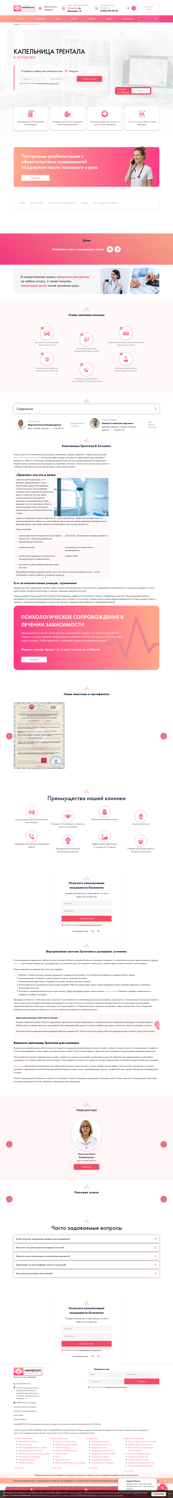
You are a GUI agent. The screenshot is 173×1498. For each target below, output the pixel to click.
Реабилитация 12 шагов (138, 1459)
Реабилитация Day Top (138, 1456)
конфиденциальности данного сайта (48, 83)
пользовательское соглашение (110, 1495)
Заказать (141, 91)
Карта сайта (18, 1415)
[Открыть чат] (133, 8)
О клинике (39, 19)
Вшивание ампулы (99, 1447)
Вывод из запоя (25, 1444)
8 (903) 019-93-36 (109, 11)
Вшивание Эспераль (100, 1456)
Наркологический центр (65, 1441)
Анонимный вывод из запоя (30, 1450)
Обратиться (86, 1167)
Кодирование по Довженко (103, 1463)
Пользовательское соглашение (25, 1407)
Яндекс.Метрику (76, 1492)
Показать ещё (19, 1468)
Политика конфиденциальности (25, 1411)
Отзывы (84, 203)
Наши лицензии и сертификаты (62, 203)
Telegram (74, 71)
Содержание (24, 409)
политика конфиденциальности (82, 1495)
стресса (17, 963)
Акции (109, 19)
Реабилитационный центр (134, 1438)
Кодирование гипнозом (101, 1444)
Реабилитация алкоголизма (140, 1444)
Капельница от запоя (28, 1441)
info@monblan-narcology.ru (26, 1403)
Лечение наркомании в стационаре (70, 1463)
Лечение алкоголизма (23, 1438)
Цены (58, 19)
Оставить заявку (149, 8)
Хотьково (72, 8)
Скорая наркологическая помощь (142, 1441)
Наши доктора (36, 203)
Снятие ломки (61, 1453)
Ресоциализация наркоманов (140, 1466)
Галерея (91, 19)
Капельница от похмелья (29, 1456)
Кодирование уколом (101, 1441)
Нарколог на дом (62, 1447)
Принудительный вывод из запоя (32, 1447)
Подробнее (35, 178)
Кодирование (92, 1438)
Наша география (20, 1419)
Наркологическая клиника (66, 1444)
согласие (35, 1495)
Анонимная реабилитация (139, 1453)
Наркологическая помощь (66, 1450)
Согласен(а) (158, 1494)
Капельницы (19, 1066)
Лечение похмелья (26, 1459)
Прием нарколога (62, 1459)
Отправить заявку (89, 79)
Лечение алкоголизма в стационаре (34, 1453)
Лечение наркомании (59, 1438)
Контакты (128, 19)
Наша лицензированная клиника (27, 457)
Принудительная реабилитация (141, 1463)
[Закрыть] (169, 1494)
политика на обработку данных (54, 1495)
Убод (57, 1456)
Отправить (142, 1381)
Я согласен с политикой (40, 83)
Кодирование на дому (101, 1459)
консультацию (111, 991)
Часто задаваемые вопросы (105, 203)
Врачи (74, 19)
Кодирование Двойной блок (104, 1453)
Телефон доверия (26, 1463)
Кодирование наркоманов (103, 1450)
